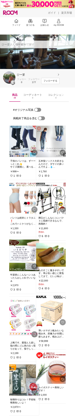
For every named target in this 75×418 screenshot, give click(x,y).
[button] (9, 77)
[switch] (37, 110)
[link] (23, 141)
